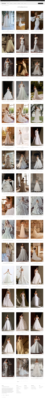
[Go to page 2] (27, 381)
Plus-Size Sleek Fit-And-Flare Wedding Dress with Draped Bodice (22, 54)
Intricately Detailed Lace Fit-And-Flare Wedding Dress (8, 263)
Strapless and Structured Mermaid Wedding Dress (22, 124)
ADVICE (22, 3)
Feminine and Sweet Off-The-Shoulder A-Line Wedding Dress (22, 240)
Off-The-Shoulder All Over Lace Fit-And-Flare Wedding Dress (37, 240)
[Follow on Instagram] (3, 395)
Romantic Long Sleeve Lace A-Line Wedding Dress (37, 147)
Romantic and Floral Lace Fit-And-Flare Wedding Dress (22, 31)
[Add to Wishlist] (13, 29)
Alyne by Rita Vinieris (22, 285)
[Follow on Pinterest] (5, 395)
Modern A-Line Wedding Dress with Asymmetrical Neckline (37, 124)
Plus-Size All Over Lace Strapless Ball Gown (37, 263)
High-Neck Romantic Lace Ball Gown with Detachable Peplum (22, 101)
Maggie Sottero (8, 53)
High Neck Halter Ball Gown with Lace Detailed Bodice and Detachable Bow (22, 147)
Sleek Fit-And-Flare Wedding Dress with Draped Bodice (37, 54)
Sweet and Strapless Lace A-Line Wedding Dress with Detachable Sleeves (8, 147)
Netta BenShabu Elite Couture (8, 262)
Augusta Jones (8, 285)
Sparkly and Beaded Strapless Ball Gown (37, 101)
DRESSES (8, 3)
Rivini (8, 239)
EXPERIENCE (19, 3)
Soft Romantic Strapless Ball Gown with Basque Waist (8, 309)
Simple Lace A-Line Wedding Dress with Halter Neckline (8, 31)
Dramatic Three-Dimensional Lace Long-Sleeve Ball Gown (8, 101)
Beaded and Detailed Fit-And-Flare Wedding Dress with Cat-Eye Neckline (22, 78)
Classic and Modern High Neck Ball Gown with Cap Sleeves (22, 378)
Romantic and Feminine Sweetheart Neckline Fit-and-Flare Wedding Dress (22, 309)
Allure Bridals (37, 146)
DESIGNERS (11, 3)
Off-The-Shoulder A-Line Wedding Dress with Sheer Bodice (37, 378)
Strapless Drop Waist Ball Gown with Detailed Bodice (8, 240)
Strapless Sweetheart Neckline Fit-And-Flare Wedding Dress (8, 378)
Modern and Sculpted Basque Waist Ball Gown (36, 286)
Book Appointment (40, 3)
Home (2, 5)
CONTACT (25, 3)
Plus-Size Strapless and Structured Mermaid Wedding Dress (8, 124)
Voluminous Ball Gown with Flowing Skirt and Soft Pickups (37, 309)
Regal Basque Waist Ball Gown (22, 263)
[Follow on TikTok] (8, 395)
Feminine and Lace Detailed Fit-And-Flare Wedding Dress (37, 31)
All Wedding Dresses (7, 5)
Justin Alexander (37, 262)
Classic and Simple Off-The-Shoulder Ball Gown (8, 286)
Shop (3, 5)
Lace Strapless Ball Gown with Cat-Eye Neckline (22, 286)
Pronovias (8, 146)
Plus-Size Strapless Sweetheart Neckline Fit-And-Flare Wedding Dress (8, 78)
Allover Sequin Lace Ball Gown (8, 54)
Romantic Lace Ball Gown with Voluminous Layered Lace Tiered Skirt (22, 217)
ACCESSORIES (15, 3)
